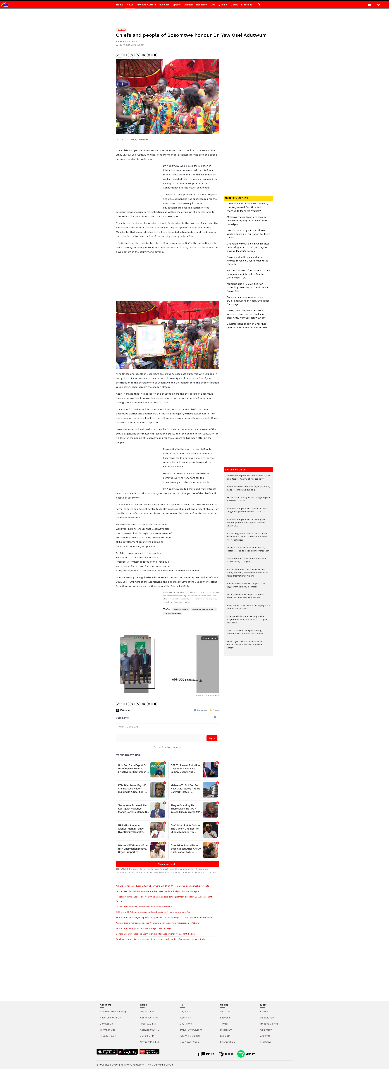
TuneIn (209, 1053)
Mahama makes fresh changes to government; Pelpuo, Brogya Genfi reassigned (247, 220)
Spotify (250, 1053)
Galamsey (266, 1029)
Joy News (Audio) (190, 1041)
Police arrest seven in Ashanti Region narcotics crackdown (144, 907)
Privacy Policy (108, 1035)
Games (264, 1011)
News (130, 4)
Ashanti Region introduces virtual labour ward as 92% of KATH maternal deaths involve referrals (162, 886)
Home (119, 4)
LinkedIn (225, 1035)
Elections (246, 4)
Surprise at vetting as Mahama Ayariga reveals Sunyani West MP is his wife (247, 261)
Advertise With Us (110, 1017)
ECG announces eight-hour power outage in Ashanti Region (144, 928)
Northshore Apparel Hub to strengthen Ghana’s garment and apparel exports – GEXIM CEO (247, 524)
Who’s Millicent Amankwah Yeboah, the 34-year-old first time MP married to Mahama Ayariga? (247, 207)
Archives (265, 1035)
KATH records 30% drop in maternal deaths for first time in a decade (245, 597)
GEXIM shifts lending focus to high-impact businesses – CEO (248, 500)
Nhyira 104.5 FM (149, 1041)
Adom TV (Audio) (190, 1035)
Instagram (226, 1029)
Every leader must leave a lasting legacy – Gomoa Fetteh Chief (248, 608)
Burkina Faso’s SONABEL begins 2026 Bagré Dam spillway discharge (246, 586)
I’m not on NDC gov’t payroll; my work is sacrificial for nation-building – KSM (248, 234)
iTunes (228, 1053)
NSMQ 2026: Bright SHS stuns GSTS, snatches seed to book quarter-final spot (248, 550)
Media (234, 4)
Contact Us (106, 1023)
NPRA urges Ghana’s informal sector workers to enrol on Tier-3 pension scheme (245, 646)
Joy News (185, 1011)
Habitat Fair (267, 1017)
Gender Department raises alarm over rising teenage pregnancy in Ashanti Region (155, 934)
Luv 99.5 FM (147, 1035)
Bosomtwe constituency (204, 609)
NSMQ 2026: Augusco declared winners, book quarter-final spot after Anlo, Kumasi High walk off (246, 314)
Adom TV (185, 1017)
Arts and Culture (146, 4)
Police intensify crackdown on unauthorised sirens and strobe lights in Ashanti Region (157, 891)
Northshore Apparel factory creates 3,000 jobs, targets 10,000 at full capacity (248, 478)
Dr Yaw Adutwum (173, 614)
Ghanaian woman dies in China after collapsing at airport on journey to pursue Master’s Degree (248, 247)
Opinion (188, 4)
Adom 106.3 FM (149, 1017)
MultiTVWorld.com (191, 1029)
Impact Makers (269, 1023)
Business (164, 4)
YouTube (225, 1011)
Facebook (225, 1017)
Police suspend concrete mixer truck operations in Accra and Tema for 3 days (248, 301)
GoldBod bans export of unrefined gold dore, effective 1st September (247, 325)
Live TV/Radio (218, 4)
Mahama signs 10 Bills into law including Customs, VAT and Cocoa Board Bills (247, 287)
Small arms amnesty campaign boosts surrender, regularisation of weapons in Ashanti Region (161, 939)
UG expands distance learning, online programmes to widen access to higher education (247, 621)
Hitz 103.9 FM (148, 1023)
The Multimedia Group (113, 1011)
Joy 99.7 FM (147, 1011)
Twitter (224, 1023)
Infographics (227, 1041)
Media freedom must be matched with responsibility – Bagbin (247, 561)
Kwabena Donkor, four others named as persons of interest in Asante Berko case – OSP (248, 274)
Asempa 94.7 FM (150, 1029)
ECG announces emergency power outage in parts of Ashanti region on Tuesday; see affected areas (164, 917)
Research (201, 4)
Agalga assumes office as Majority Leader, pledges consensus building (248, 489)
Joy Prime (186, 1023)
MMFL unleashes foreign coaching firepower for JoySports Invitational (245, 633)
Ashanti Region (181, 609)
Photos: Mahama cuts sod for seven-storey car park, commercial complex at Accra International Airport (247, 574)
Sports (177, 4)
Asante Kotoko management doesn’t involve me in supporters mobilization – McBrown (158, 923)
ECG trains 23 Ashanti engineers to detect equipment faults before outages (153, 912)
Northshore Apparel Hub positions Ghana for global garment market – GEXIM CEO (248, 511)
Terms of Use (107, 1029)
